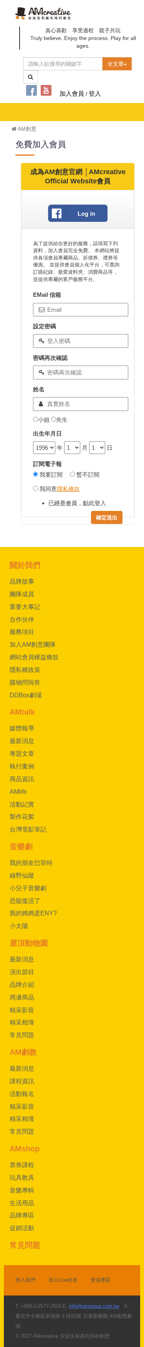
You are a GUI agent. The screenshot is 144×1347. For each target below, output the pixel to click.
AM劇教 (23, 1052)
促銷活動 (22, 1228)
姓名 (39, 389)
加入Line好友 (63, 1280)
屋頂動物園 (29, 943)
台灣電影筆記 (28, 829)
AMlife (18, 791)
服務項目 (22, 632)
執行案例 (22, 766)
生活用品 (22, 1203)
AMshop (25, 1148)
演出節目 (22, 972)
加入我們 (25, 1280)
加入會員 (72, 93)
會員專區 (101, 1280)
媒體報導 (22, 728)
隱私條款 (68, 489)
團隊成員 (22, 594)
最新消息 (22, 741)
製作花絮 (22, 816)
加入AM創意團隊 (33, 644)
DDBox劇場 (26, 695)
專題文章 (22, 753)
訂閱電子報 (47, 464)
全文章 (116, 64)
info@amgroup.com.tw (94, 1306)
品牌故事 (22, 581)
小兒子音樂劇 (28, 888)
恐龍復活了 (25, 901)
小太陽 (19, 926)
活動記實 (22, 804)
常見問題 (22, 1035)
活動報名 (22, 1094)
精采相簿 (22, 1022)
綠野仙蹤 (22, 875)
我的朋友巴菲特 (31, 863)
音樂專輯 (22, 1190)
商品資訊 (22, 779)
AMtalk (22, 712)
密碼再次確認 (50, 357)
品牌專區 (22, 1215)
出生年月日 (47, 433)
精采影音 (22, 1010)
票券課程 (22, 1165)
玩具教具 (22, 1177)
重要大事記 (25, 607)
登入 (95, 93)
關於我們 (25, 565)
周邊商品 (22, 997)
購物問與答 (25, 682)
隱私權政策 (25, 670)
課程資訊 (22, 1081)
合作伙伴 (22, 619)
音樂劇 (21, 846)
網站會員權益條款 (34, 657)
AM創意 (26, 129)
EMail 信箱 (47, 294)
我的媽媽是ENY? (33, 913)
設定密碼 (44, 326)
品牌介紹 (22, 984)
